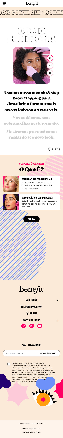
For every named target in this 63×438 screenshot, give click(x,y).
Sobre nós (31, 299)
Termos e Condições (31, 432)
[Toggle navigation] (4, 3)
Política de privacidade (31, 428)
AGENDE (31, 218)
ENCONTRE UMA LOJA (31, 306)
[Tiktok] (23, 326)
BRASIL (33, 313)
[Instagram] (31, 326)
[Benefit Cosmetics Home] (31, 3)
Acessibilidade (31, 320)
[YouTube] (39, 326)
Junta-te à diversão (48, 353)
